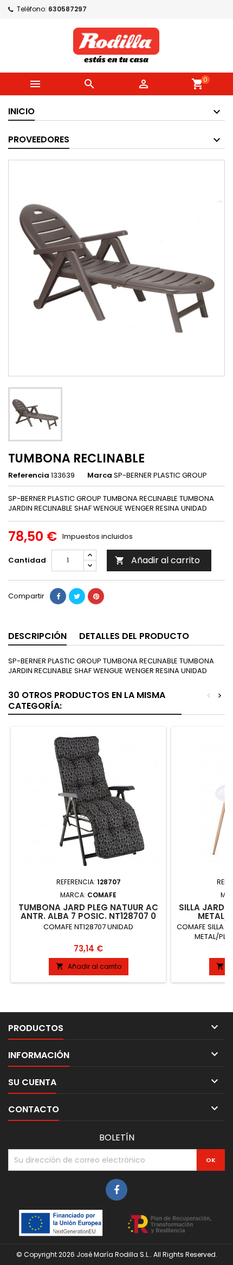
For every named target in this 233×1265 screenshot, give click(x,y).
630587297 (67, 9)
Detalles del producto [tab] (134, 636)
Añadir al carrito (157, 560)
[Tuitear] (77, 596)
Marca (99, 475)
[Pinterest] (96, 596)
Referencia (28, 475)
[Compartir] (58, 596)
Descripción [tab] (37, 636)
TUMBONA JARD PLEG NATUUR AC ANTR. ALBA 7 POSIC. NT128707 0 (88, 912)
